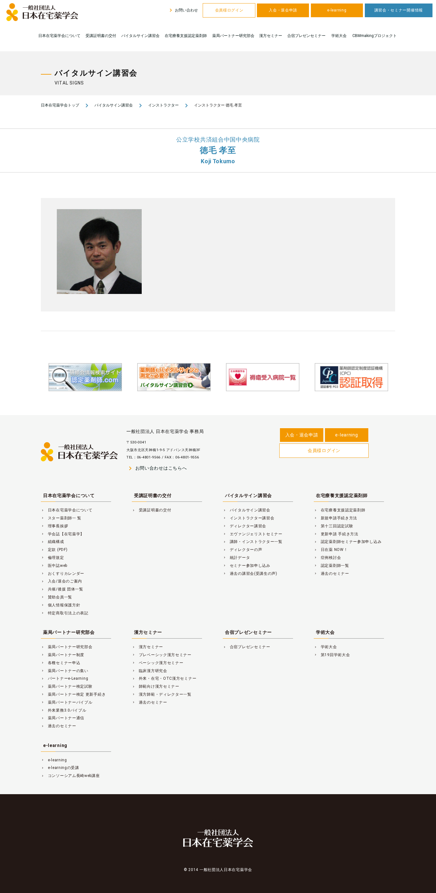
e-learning (336, 10)
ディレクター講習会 (244, 526)
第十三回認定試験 (333, 526)
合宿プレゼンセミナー (306, 35)
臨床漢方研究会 (149, 671)
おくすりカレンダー (62, 573)
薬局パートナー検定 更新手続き (73, 694)
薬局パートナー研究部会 (233, 35)
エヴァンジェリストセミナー (252, 534)
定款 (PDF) (54, 549)
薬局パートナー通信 (62, 718)
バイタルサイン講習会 (140, 35)
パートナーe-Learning (64, 678)
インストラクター (163, 105)
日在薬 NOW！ (331, 549)
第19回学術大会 (332, 655)
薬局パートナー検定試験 (67, 686)
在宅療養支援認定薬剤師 (186, 35)
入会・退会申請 (283, 10)
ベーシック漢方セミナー (158, 663)
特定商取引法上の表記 (64, 613)
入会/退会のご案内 (61, 581)
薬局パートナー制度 (62, 655)
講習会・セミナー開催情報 (398, 10)
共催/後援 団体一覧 (62, 589)
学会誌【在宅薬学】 (62, 534)
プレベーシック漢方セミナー (162, 655)
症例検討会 (327, 557)
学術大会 (339, 35)
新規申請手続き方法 (335, 518)
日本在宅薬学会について (59, 35)
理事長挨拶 (54, 526)
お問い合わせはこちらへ (156, 468)
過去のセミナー (331, 573)
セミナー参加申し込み (246, 565)
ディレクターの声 (242, 549)
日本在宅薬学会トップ (60, 105)
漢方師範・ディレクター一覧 (162, 694)
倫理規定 (52, 557)
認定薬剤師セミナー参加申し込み (347, 541)
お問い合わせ (183, 10)
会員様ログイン (229, 10)
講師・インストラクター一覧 (252, 541)
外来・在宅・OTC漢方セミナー (164, 678)
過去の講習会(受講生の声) (250, 573)
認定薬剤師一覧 (331, 565)
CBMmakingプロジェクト (374, 35)
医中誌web (54, 565)
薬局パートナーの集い (64, 671)
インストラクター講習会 (248, 518)
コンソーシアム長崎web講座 (70, 775)
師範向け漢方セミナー (155, 686)
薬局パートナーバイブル (67, 702)
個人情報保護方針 (60, 605)
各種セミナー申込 (60, 663)
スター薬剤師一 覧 (61, 518)
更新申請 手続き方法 (336, 534)
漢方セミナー (270, 35)
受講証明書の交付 (101, 35)
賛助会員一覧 (56, 597)
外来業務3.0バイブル (63, 710)
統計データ (236, 557)
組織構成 (52, 541)
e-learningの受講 (60, 767)
